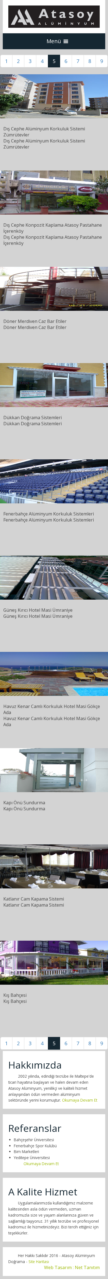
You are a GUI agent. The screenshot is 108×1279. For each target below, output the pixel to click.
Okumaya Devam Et (79, 1100)
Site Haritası (38, 1261)
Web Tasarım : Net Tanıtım (72, 1267)
